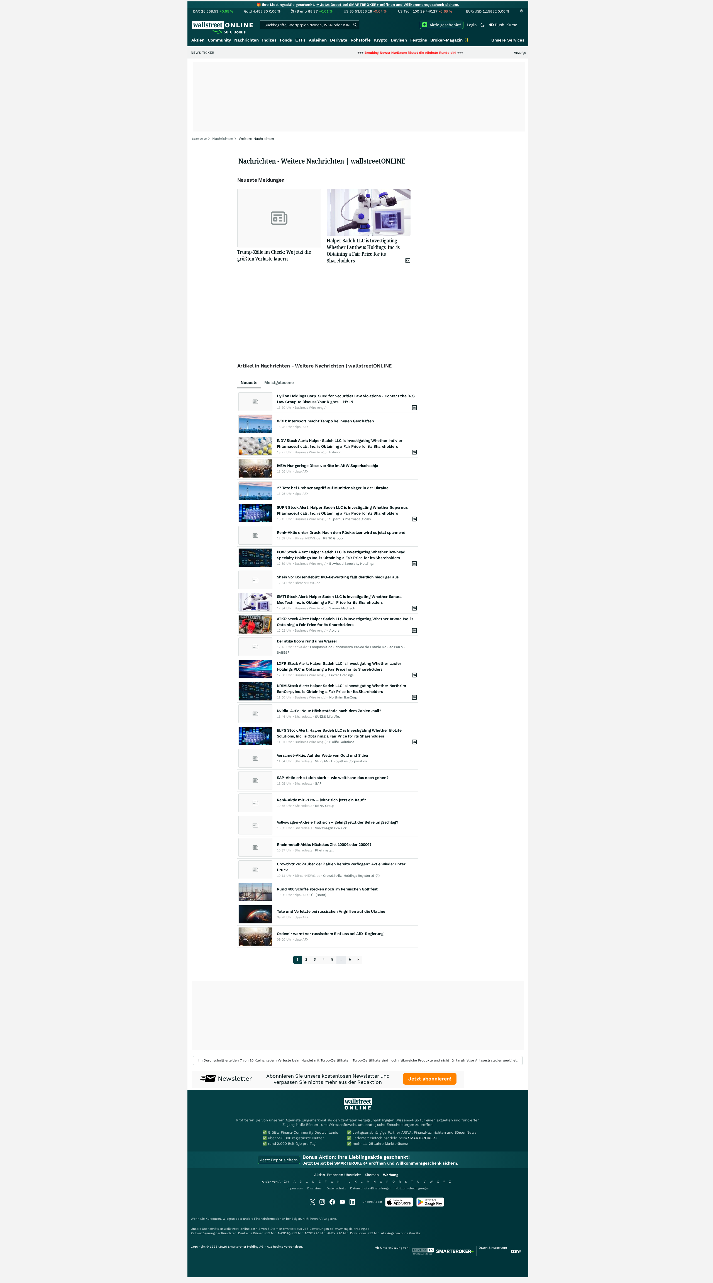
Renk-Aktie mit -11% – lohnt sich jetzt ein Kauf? (321, 800)
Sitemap (372, 1175)
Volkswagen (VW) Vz (330, 828)
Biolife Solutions (341, 742)
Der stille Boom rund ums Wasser (307, 641)
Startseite (199, 138)
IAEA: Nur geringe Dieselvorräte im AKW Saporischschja (327, 465)
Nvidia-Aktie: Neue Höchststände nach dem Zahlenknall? (329, 711)
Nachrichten (246, 40)
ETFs (300, 40)
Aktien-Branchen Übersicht (337, 1175)
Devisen (399, 40)
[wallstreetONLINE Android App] (430, 1205)
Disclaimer (315, 1188)
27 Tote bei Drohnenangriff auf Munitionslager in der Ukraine (333, 488)
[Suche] (355, 25)
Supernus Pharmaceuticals (350, 519)
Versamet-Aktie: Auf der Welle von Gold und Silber (323, 755)
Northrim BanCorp (343, 697)
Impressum (295, 1188)
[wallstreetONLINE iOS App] (399, 1205)
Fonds (286, 40)
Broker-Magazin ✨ (449, 40)
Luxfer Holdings (341, 675)
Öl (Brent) (318, 895)
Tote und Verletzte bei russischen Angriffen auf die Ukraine (331, 911)
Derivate (338, 40)
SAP (318, 783)
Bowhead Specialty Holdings (351, 564)
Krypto (380, 40)
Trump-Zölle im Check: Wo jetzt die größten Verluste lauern (274, 255)
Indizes (269, 40)
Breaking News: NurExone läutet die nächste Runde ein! (371, 53)
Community (219, 40)
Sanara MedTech (342, 608)
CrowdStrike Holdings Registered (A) (351, 876)
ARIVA (323, 1219)
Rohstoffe (361, 40)
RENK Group (333, 538)
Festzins (418, 40)
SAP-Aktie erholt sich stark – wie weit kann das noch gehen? (333, 777)
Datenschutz (336, 1188)
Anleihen (318, 40)
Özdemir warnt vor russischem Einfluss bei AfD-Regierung (330, 933)
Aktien (197, 40)
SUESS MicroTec (328, 717)
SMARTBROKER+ (422, 1138)
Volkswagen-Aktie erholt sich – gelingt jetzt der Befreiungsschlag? (337, 822)
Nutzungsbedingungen (412, 1188)
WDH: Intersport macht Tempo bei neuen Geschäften (325, 421)
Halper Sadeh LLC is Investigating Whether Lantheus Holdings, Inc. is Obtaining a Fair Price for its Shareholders (363, 250)
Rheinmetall (324, 850)
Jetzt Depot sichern (279, 1160)
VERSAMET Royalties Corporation (341, 761)
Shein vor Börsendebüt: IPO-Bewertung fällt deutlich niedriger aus (338, 577)
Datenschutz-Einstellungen (370, 1188)
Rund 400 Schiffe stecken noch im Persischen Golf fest (327, 889)
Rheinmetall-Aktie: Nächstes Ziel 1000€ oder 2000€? (324, 844)
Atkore (334, 630)
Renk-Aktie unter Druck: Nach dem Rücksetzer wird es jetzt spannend (341, 532)
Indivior (335, 452)
